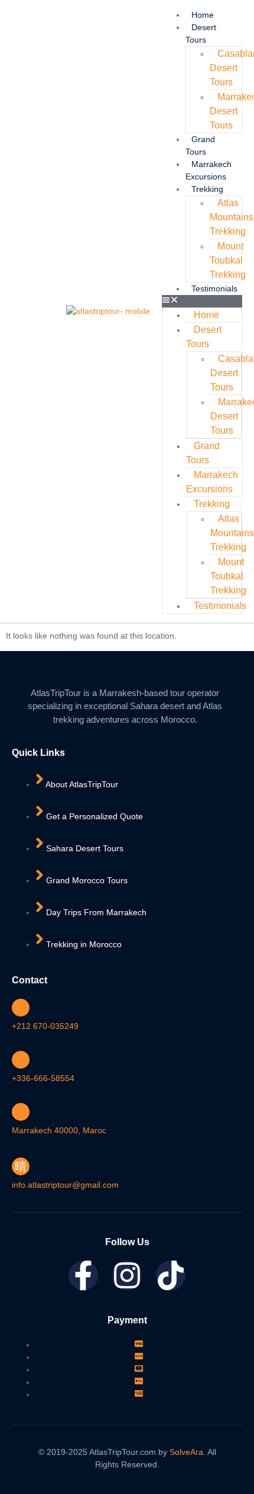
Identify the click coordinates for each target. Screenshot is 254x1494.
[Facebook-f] (83, 1275)
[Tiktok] (170, 1275)
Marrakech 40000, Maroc (59, 1130)
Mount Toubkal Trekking (228, 260)
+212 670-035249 (45, 1026)
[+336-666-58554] (21, 1060)
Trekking (207, 189)
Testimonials (214, 288)
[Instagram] (127, 1275)
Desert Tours (204, 337)
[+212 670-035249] (21, 1008)
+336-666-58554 (43, 1078)
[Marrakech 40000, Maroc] (21, 1112)
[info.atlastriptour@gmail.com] (21, 1166)
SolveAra (186, 1452)
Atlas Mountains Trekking (231, 217)
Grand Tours (203, 453)
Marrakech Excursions (212, 482)
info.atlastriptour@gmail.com (65, 1185)
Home (202, 15)
